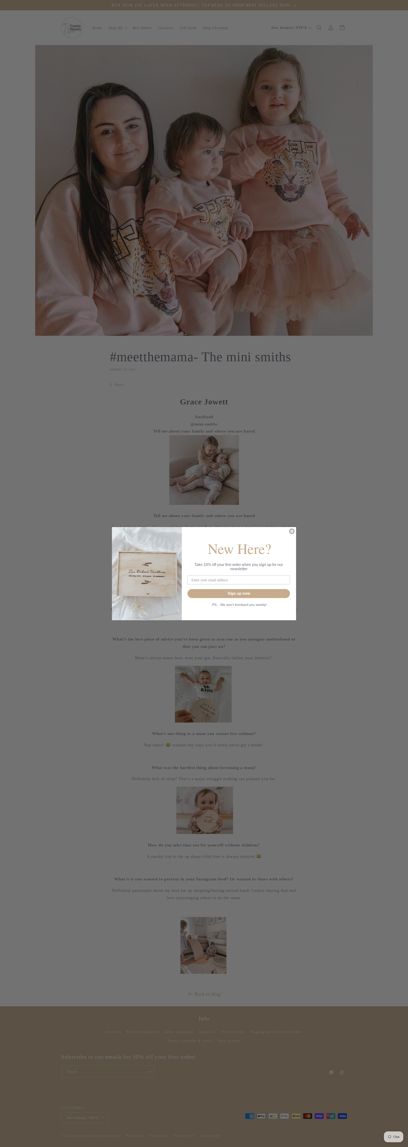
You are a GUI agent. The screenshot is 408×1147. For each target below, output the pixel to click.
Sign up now (239, 593)
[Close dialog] (291, 531)
